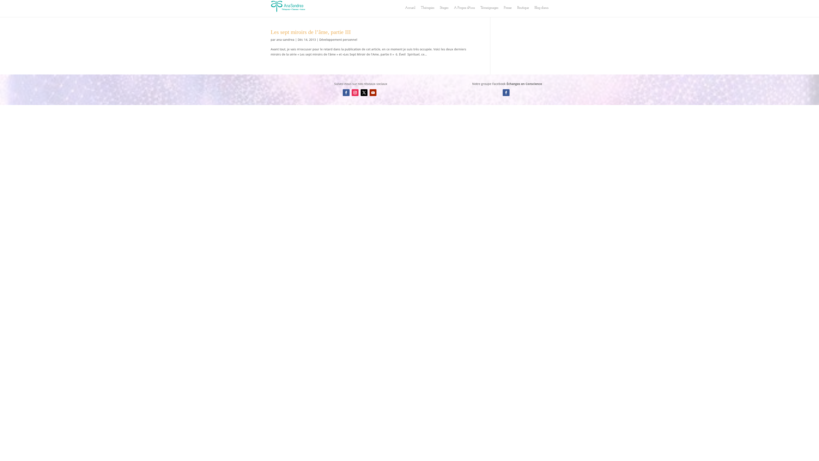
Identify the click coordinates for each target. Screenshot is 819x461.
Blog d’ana (541, 8)
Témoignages (489, 8)
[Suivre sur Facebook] (346, 92)
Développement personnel (338, 40)
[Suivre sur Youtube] (373, 92)
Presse (508, 8)
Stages (444, 8)
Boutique (523, 8)
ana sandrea (285, 40)
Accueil (410, 8)
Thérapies (427, 8)
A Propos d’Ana (464, 8)
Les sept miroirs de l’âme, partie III (311, 32)
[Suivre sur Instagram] (355, 92)
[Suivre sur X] (364, 92)
